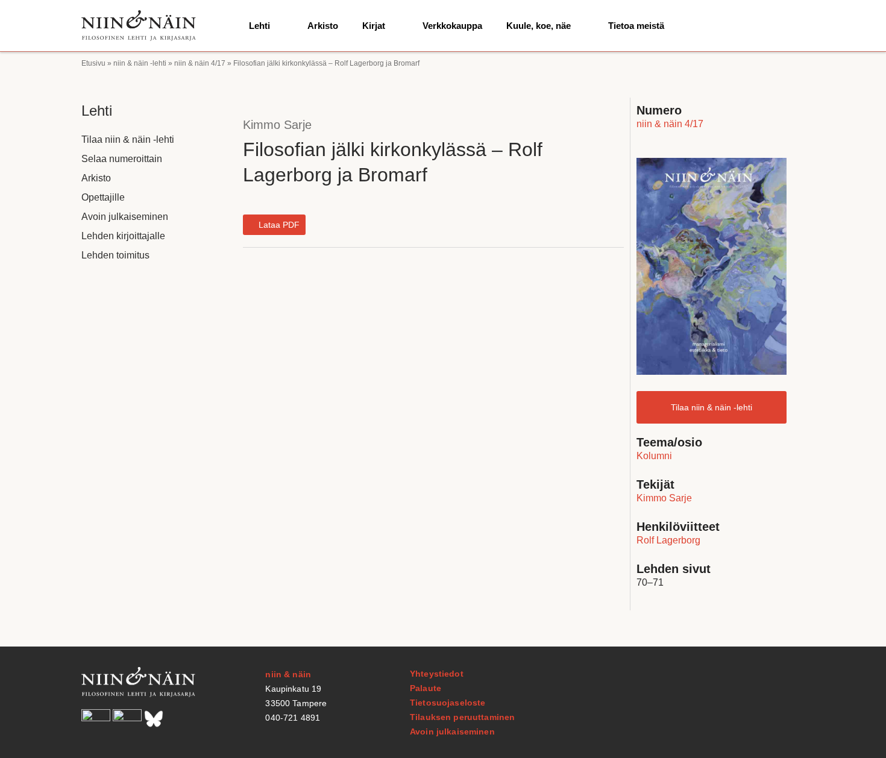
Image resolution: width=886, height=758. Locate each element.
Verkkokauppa (452, 25)
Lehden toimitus (115, 255)
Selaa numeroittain (121, 159)
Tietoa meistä (636, 25)
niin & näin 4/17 (199, 63)
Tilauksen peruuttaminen (462, 717)
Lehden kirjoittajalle (123, 236)
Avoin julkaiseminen (124, 216)
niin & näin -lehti (139, 63)
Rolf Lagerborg (668, 540)
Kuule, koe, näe (538, 25)
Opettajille (103, 197)
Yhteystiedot (436, 673)
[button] (274, 225)
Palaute (425, 688)
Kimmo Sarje (277, 124)
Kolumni (654, 456)
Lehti (259, 25)
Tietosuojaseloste (447, 702)
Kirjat (373, 25)
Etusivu (93, 63)
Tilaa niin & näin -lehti (127, 139)
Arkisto (322, 25)
